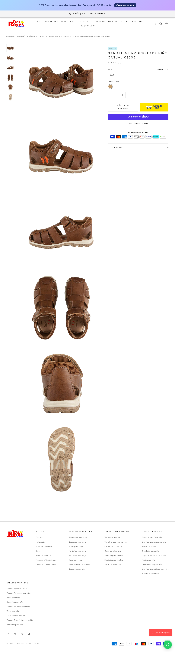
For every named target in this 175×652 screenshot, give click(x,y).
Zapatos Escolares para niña (154, 542)
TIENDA (42, 36)
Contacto (39, 537)
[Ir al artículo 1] (10, 48)
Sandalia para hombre (113, 560)
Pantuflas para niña (150, 573)
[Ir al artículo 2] (10, 58)
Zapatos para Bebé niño (17, 588)
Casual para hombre (113, 546)
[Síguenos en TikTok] (29, 634)
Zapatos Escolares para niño (18, 593)
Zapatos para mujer (77, 569)
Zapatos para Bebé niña (152, 537)
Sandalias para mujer (78, 555)
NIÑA (64, 22)
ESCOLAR (83, 22)
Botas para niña (149, 546)
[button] (168, 645)
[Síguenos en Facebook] (8, 634)
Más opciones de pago (138, 123)
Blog (38, 551)
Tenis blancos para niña (152, 564)
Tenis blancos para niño (17, 615)
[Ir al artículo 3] (10, 68)
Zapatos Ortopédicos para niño (20, 620)
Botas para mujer (76, 546)
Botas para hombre (112, 551)
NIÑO (72, 22)
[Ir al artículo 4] (10, 77)
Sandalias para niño (15, 602)
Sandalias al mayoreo (59, 36)
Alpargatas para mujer (78, 537)
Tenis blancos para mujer (79, 564)
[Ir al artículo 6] (10, 97)
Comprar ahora (125, 5)
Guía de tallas (162, 69)
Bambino (113, 48)
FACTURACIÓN (88, 26)
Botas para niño (13, 597)
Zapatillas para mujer (78, 542)
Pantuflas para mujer (78, 551)
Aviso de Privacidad (44, 555)
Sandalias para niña (150, 551)
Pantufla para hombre (113, 555)
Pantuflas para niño (15, 624)
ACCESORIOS (98, 22)
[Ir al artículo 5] (10, 87)
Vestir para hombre (112, 564)
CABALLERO (51, 22)
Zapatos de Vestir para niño (18, 606)
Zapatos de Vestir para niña (154, 555)
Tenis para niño (13, 611)
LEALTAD (137, 22)
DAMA (39, 22)
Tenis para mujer (76, 560)
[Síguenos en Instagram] (22, 634)
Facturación (40, 542)
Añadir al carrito (123, 106)
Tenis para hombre (112, 537)
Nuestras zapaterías (44, 546)
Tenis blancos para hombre (115, 542)
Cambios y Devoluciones (46, 564)
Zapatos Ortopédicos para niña (155, 569)
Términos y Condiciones (46, 560)
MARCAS (112, 22)
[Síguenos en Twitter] (15, 634)
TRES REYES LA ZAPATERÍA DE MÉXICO (20, 36)
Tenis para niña (148, 560)
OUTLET (125, 22)
